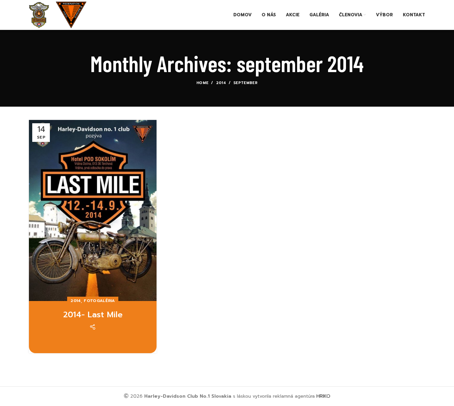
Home (202, 83)
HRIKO (323, 396)
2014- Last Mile (93, 315)
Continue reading (93, 342)
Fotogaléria (99, 301)
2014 (221, 83)
